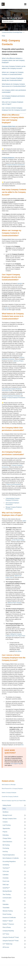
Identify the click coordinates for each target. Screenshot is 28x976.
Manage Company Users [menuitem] (9, 818)
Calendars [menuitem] (5, 874)
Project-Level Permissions (13, 484)
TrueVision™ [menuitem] (6, 868)
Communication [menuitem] (7, 897)
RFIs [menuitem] (4, 901)
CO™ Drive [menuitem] (6, 934)
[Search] (24, 21)
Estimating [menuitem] (5, 835)
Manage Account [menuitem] (7, 815)
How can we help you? (12, 18)
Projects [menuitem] (5, 831)
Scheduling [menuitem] (6, 864)
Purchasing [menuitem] (6, 848)
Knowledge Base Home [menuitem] (8, 957)
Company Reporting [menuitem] (8, 930)
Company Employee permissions (15, 164)
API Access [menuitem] (6, 947)
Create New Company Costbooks (10, 796)
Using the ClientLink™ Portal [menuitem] (11, 937)
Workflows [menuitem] (5, 812)
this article (18, 651)
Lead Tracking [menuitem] (6, 825)
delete (6, 308)
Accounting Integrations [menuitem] (9, 861)
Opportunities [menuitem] (6, 828)
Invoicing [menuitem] (5, 851)
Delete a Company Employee (9, 792)
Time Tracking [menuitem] (6, 894)
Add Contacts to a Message (8, 784)
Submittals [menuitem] (5, 904)
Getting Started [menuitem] (7, 805)
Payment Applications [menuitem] (9, 855)
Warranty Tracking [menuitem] (8, 911)
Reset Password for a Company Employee (12, 788)
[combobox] (12, 21)
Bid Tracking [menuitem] (6, 845)
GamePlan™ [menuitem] (6, 888)
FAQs (3, 36)
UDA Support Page (15, 763)
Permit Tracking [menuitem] (7, 914)
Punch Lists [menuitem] (6, 881)
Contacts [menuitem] (5, 822)
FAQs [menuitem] (4, 808)
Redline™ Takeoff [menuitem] (8, 921)
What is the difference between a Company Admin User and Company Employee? (13, 60)
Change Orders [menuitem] (7, 838)
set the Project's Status (18, 540)
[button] (25, 805)
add (8, 309)
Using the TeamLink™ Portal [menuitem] (10, 940)
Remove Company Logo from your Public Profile (14, 800)
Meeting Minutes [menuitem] (7, 891)
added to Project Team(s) (14, 602)
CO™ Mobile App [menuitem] (7, 944)
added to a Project (18, 361)
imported (19, 283)
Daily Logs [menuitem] (6, 884)
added (24, 520)
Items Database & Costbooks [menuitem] (11, 858)
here (22, 744)
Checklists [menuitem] (5, 878)
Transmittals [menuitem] (6, 907)
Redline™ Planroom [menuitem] (8, 924)
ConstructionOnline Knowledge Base (12, 32)
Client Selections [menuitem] (7, 841)
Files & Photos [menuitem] (7, 927)
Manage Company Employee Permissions (13, 397)
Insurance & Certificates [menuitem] (9, 917)
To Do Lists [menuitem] (6, 871)
